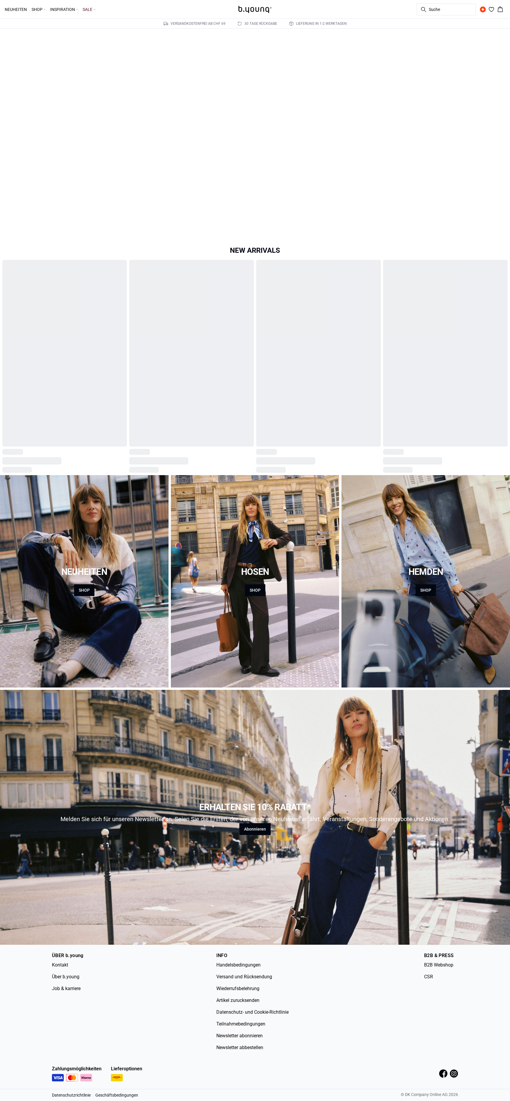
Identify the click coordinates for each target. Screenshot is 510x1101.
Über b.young (65, 990)
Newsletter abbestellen (239, 1061)
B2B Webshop (438, 978)
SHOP (84, 603)
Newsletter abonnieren (239, 1049)
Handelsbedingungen (238, 978)
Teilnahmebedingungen (240, 1037)
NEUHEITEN (16, 9)
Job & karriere (66, 1002)
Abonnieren (255, 842)
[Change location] (483, 9)
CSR (428, 990)
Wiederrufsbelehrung (237, 1002)
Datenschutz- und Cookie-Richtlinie (252, 1025)
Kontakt (60, 978)
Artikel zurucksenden (237, 1014)
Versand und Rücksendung (244, 990)
